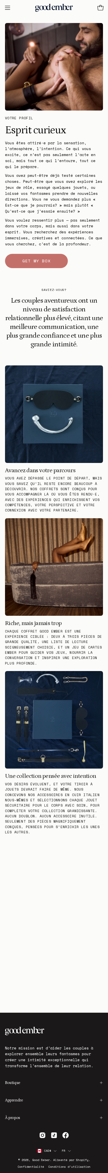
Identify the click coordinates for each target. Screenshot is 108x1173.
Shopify (82, 1160)
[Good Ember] (54, 8)
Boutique (12, 1082)
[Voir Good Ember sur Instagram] (42, 1135)
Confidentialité (31, 1166)
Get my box (36, 261)
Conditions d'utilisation (69, 1166)
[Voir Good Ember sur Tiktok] (54, 1135)
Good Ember (41, 1160)
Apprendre (14, 1100)
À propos (12, 1117)
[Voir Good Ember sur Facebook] (65, 1135)
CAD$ (47, 1150)
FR (63, 1150)
